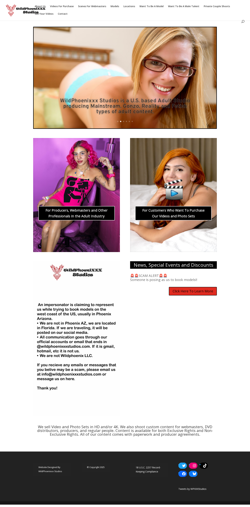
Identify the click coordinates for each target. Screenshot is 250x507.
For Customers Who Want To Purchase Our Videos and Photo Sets (173, 213)
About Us (40, 6)
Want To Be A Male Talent (183, 6)
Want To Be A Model (151, 6)
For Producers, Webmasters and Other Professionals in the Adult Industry (77, 213)
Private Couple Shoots (217, 6)
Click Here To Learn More (193, 291)
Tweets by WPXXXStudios (192, 488)
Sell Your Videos (44, 14)
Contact (63, 14)
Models (115, 6)
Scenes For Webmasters (92, 6)
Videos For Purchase (62, 6)
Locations (129, 6)
